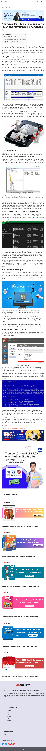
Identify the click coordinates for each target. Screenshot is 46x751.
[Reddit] (8, 744)
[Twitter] (6, 744)
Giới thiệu (4, 735)
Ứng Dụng (9, 720)
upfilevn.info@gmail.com (9, 740)
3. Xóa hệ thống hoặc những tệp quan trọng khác (14, 39)
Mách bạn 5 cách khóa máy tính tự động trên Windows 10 (14, 428)
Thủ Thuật (7, 7)
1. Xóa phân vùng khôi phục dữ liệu (11, 36)
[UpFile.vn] (4, 2)
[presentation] (23, 512)
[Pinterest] (11, 744)
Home (2, 7)
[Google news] (14, 744)
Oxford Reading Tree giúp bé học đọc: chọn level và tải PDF (19, 556)
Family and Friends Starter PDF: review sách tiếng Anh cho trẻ (20, 616)
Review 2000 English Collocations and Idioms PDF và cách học (20, 676)
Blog (8, 718)
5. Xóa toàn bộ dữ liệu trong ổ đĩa (11, 42)
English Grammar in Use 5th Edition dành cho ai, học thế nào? (19, 646)
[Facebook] (3, 744)
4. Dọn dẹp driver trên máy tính (10, 41)
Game (8, 712)
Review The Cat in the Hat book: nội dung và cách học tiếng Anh (20, 586)
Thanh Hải (6, 30)
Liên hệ (3, 737)
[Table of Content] (25, 35)
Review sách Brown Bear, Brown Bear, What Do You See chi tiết (20, 526)
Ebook (8, 714)
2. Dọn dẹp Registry (8, 38)
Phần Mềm (9, 710)
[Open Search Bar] (37, 2)
